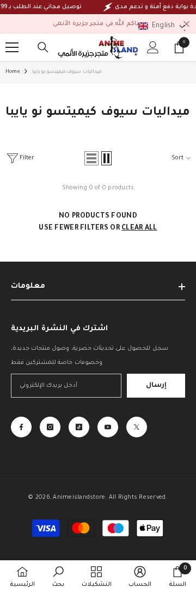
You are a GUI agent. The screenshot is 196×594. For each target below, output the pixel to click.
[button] (91, 158)
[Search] (43, 47)
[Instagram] (50, 427)
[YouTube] (107, 427)
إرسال (156, 385)
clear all (139, 228)
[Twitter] (136, 427)
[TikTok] (79, 427)
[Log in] (153, 47)
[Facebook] (21, 427)
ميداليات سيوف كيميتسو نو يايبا (67, 72)
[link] (58, 577)
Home (12, 72)
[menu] (12, 47)
